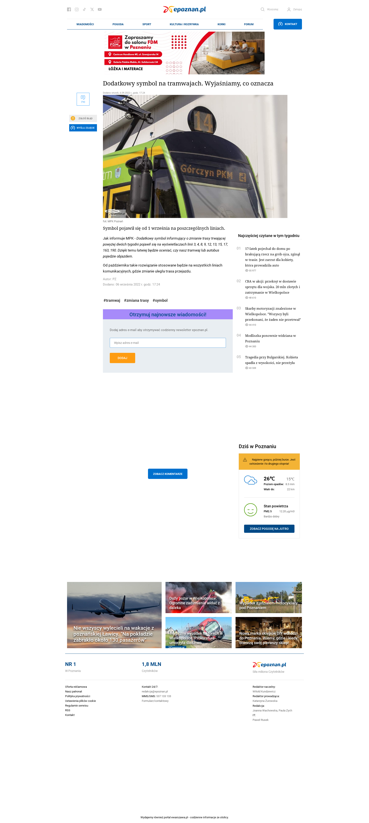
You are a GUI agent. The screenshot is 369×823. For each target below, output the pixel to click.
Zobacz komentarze (167, 474)
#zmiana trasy (136, 300)
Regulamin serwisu (76, 705)
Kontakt (291, 24)
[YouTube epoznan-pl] (100, 9)
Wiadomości (85, 24)
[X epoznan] (92, 9)
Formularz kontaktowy (155, 700)
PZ (114, 279)
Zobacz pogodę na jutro (269, 529)
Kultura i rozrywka (184, 24)
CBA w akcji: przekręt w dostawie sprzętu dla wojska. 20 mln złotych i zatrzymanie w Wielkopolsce (272, 286)
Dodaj (122, 358)
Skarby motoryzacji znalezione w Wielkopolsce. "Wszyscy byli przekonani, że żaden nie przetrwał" (273, 314)
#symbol (160, 300)
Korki (222, 24)
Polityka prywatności (77, 696)
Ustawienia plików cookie (80, 700)
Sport (146, 24)
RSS (67, 710)
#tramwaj (112, 300)
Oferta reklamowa (76, 686)
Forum (248, 24)
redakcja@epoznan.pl (155, 691)
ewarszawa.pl (179, 817)
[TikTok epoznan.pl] (84, 9)
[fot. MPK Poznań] (168, 156)
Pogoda (118, 24)
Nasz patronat (73, 691)
